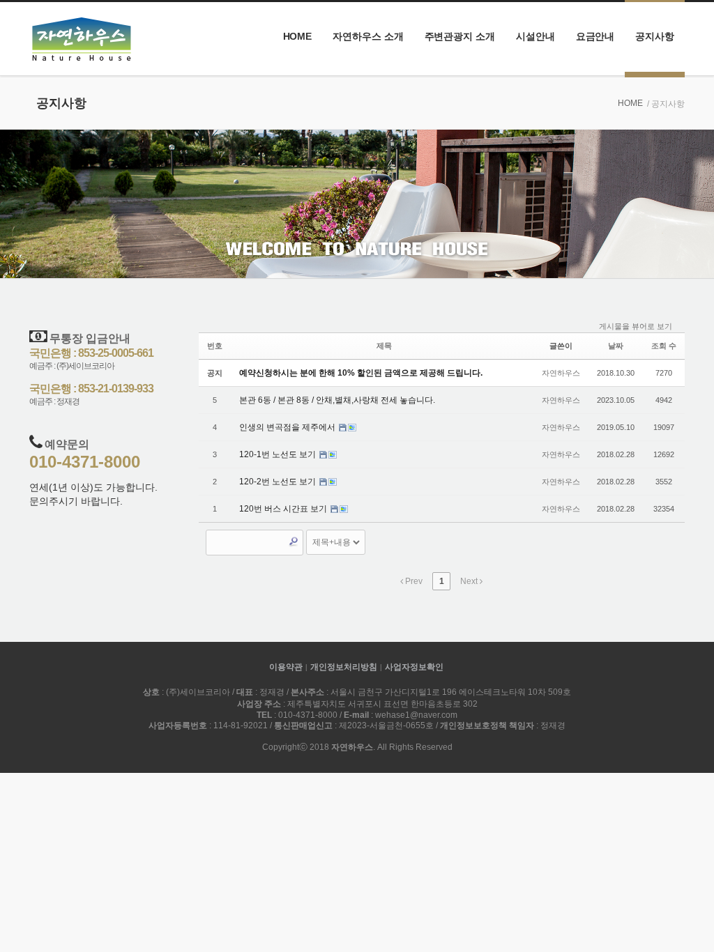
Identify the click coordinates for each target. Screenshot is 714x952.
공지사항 (654, 36)
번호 (214, 345)
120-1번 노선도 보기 (278, 454)
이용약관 (286, 667)
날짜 (615, 345)
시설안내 (535, 36)
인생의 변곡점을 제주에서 (288, 427)
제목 (384, 345)
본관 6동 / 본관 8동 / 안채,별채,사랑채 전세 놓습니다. (337, 400)
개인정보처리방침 (343, 667)
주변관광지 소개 (460, 36)
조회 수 (663, 345)
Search (293, 541)
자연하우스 (561, 373)
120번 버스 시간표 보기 (284, 509)
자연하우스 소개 (368, 36)
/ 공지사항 (666, 104)
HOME (297, 36)
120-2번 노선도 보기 (278, 481)
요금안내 (595, 36)
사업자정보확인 (414, 667)
